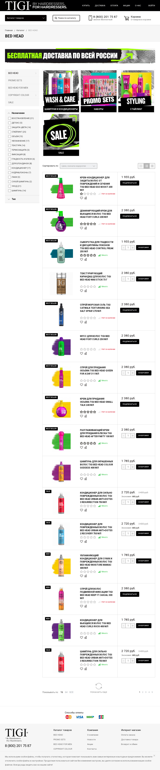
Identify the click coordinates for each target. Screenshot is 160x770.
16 (61, 692)
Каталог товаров (15, 18)
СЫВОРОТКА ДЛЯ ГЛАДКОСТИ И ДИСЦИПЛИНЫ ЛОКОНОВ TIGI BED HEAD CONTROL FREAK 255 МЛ (96, 247)
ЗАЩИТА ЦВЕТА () (21, 127)
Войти (151, 5)
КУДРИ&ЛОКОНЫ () (21, 172)
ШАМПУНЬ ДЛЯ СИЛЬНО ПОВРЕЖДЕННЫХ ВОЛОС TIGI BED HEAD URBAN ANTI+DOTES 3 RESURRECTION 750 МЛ (96, 656)
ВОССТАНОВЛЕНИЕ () (23, 118)
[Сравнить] (86, 198)
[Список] (146, 166)
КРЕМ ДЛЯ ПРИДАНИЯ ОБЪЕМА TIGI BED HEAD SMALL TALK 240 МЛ (96, 402)
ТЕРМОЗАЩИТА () (21, 150)
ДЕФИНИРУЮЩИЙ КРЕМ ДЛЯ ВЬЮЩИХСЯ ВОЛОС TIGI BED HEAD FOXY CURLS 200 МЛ (96, 214)
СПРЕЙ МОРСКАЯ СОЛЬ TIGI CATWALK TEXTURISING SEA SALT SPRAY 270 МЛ (95, 308)
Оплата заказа (128, 735)
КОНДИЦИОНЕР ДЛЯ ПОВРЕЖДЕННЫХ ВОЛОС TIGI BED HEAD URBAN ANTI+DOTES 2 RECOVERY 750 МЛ (96, 529)
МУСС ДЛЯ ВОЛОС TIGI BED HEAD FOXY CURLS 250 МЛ (95, 337)
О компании (92, 735)
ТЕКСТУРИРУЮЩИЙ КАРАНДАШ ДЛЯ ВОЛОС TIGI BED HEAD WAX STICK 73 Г (95, 276)
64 (66, 692)
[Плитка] (141, 166)
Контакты (92, 749)
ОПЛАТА (114, 5)
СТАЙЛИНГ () (19, 132)
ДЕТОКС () (17, 123)
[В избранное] (82, 198)
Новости (91, 739)
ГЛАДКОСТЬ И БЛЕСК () (23, 159)
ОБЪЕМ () (17, 136)
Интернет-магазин (131, 730)
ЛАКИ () (16, 177)
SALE (11, 102)
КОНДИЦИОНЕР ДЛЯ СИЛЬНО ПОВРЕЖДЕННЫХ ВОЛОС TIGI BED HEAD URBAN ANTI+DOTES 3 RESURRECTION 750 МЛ (96, 497)
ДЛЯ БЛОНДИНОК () (22, 163)
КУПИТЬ (86, 5)
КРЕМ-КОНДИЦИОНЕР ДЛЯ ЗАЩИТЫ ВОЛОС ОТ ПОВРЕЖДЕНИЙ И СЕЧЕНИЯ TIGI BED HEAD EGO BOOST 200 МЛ (96, 183)
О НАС (138, 5)
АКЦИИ (126, 5)
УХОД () (16, 186)
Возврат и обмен (129, 744)
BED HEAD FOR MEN (18, 88)
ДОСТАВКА (100, 5)
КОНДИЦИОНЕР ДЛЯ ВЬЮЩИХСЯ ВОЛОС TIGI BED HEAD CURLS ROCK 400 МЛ (95, 623)
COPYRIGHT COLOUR (18, 95)
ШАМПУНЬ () (19, 190)
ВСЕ (72, 692)
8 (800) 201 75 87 (105, 17)
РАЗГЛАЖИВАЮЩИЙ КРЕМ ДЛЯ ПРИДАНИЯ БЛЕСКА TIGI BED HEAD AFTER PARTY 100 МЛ (97, 433)
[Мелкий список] (152, 166)
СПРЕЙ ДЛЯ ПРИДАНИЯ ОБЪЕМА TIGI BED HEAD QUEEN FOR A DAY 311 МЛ (96, 370)
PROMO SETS (15, 80)
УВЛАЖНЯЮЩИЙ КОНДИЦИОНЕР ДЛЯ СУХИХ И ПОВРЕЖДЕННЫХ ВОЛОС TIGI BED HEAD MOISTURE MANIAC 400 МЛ (96, 561)
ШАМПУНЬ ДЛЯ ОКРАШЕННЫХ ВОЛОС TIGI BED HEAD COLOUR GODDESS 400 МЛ (96, 464)
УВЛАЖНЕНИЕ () (20, 141)
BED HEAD (13, 73)
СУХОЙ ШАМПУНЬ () (22, 181)
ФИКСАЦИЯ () (19, 154)
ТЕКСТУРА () (18, 145)
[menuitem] (22, 73)
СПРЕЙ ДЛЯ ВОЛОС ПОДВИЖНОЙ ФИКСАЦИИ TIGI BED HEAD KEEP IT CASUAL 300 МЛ (96, 593)
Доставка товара (129, 739)
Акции (90, 744)
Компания (92, 730)
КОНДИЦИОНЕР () (21, 168)
